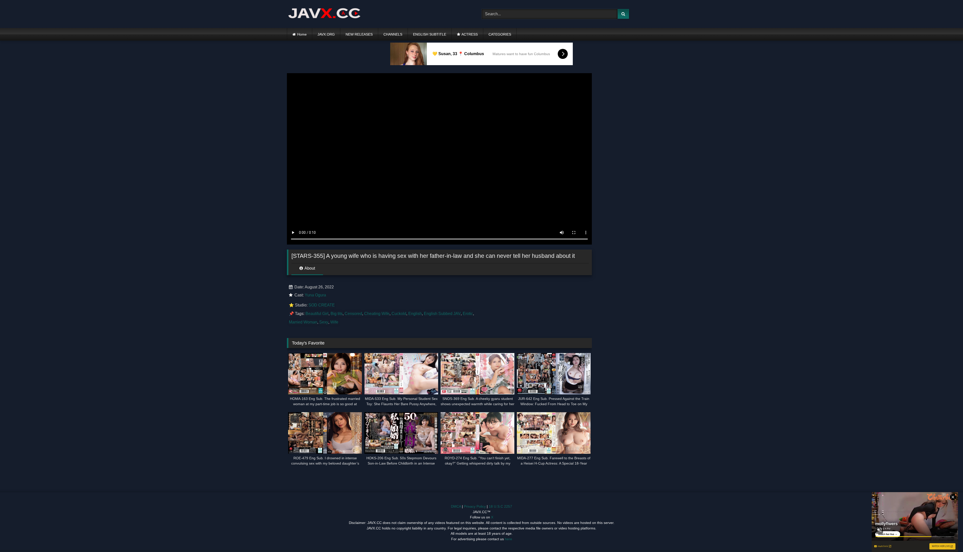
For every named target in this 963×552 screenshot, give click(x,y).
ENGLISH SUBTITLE (429, 34)
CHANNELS (392, 34)
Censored (353, 313)
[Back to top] (947, 537)
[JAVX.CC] (324, 14)
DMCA (456, 506)
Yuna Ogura (315, 295)
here (508, 539)
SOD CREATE (321, 305)
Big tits (337, 313)
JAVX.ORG (326, 34)
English (415, 313)
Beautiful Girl (317, 313)
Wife (334, 322)
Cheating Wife (376, 313)
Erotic (468, 313)
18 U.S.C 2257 (500, 506)
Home (302, 34)
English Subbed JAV (442, 313)
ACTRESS (469, 34)
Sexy (323, 322)
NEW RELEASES (359, 34)
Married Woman (303, 322)
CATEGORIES (500, 34)
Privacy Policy (475, 506)
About (309, 268)
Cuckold (398, 313)
